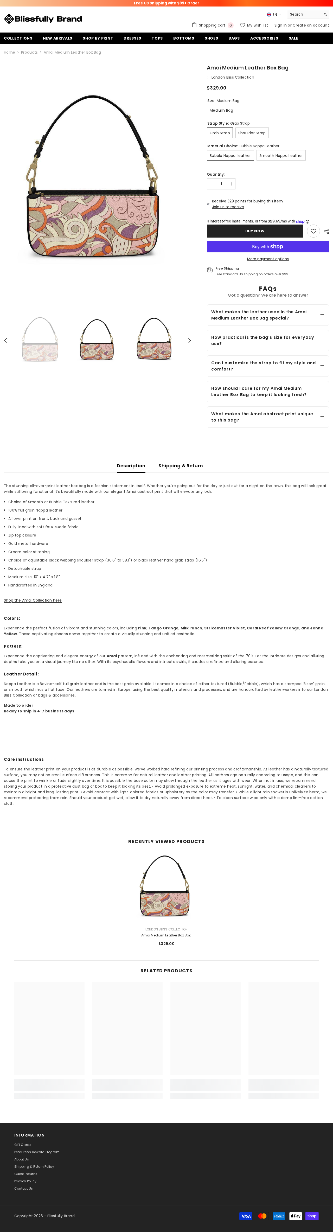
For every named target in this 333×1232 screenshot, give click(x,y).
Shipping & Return (180, 465)
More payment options (268, 258)
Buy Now (255, 231)
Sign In (281, 25)
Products (29, 52)
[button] (5, 340)
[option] (97, 180)
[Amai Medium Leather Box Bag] (166, 887)
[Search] (308, 14)
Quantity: (216, 174)
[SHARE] (324, 231)
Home (9, 52)
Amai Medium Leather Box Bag (166, 935)
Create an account (311, 25)
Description (131, 465)
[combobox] (304, 14)
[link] (313, 231)
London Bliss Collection (233, 77)
